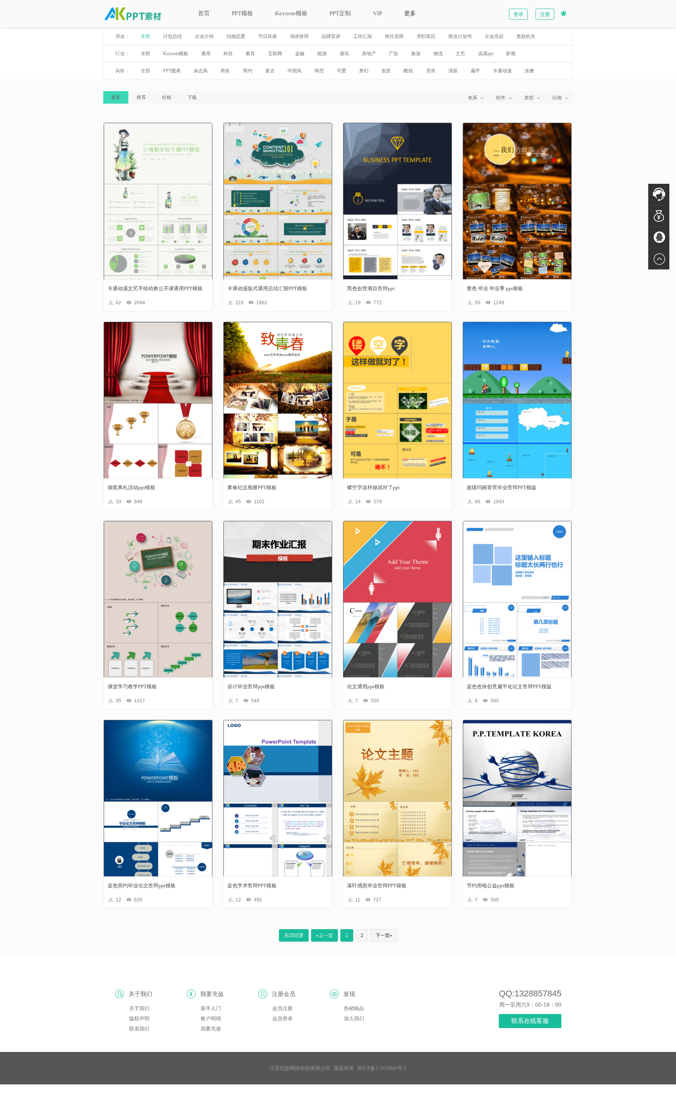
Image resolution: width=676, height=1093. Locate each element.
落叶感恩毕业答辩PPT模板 (376, 885)
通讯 (344, 53)
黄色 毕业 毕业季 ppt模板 (495, 288)
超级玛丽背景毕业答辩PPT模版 (501, 487)
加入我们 (354, 1018)
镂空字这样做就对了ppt (373, 487)
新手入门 (211, 1008)
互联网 (275, 53)
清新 (453, 71)
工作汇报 (362, 36)
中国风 (295, 71)
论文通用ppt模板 (366, 686)
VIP (377, 13)
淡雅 (529, 71)
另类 (430, 71)
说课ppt (485, 53)
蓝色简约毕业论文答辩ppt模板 (142, 885)
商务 (225, 71)
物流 (438, 53)
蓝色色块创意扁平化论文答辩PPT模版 (509, 686)
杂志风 (201, 71)
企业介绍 (204, 36)
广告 (393, 53)
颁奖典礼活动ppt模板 (131, 487)
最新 (115, 97)
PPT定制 (340, 13)
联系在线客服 (530, 1021)
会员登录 (282, 1018)
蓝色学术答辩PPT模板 (252, 885)
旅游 (416, 53)
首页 (204, 13)
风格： (122, 71)
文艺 (460, 53)
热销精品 (354, 1008)
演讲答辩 (299, 36)
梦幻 (364, 71)
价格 (166, 97)
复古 (270, 71)
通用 (205, 53)
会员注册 (282, 1008)
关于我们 (139, 1008)
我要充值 (211, 1029)
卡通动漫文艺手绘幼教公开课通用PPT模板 (155, 288)
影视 (511, 53)
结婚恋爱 (236, 36)
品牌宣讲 (331, 36)
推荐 (141, 97)
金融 (299, 53)
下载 (192, 97)
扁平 (475, 71)
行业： (122, 53)
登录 (518, 14)
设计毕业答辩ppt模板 (251, 686)
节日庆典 (267, 36)
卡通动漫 (502, 71)
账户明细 (211, 1018)
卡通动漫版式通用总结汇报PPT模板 (267, 288)
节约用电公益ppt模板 (490, 885)
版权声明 (139, 1018)
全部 (145, 36)
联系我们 (139, 1029)
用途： (122, 36)
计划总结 (172, 36)
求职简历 (426, 36)
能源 (322, 53)
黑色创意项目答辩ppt (371, 288)
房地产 (369, 53)
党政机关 (525, 36)
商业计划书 (460, 36)
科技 (228, 53)
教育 (250, 53)
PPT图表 (172, 71)
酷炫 (408, 71)
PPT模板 (242, 13)
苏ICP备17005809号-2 (381, 1068)
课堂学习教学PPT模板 (132, 686)
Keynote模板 (291, 13)
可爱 (341, 71)
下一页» (384, 935)
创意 (386, 71)
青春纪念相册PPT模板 (252, 487)
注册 (545, 14)
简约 (247, 71)
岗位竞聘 (394, 36)
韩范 (319, 71)
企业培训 (494, 36)
